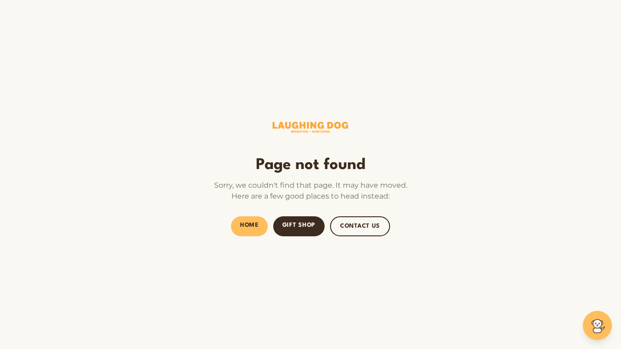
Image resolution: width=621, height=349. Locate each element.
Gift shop (299, 225)
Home (249, 225)
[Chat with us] (597, 325)
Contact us (360, 226)
